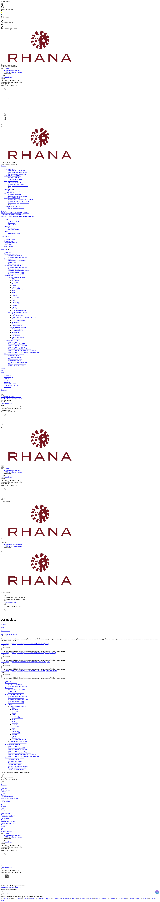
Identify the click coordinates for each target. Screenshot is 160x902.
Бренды (6, 378)
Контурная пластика (18, 320)
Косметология (8, 241)
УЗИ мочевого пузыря (15, 359)
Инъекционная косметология (17, 312)
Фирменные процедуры (8, 823)
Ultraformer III (16, 302)
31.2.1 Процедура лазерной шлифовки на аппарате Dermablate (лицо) (25, 644)
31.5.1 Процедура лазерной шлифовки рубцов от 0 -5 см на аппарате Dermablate (29, 671)
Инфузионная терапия (8, 821)
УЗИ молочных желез (15, 357)
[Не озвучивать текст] (2, 27)
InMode (14, 292)
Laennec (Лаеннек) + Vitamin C (17, 345)
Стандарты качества (10, 383)
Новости (3, 830)
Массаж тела (16, 334)
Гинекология (8, 244)
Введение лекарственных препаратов (24, 317)
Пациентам (4, 825)
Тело (2, 808)
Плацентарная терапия (11, 340)
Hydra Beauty (16, 287)
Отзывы (7, 380)
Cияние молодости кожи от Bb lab (12, 214)
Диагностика (8, 246)
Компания (4, 785)
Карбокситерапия (17, 329)
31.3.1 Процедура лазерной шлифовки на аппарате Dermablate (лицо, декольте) (28, 653)
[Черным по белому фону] (1, 11)
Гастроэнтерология (10, 242)
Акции (3, 826)
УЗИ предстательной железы (17, 364)
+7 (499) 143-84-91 (9, 68)
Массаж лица (16, 332)
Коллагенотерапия (18, 319)
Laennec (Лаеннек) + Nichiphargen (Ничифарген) (23, 352)
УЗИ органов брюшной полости (18, 362)
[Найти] (2, 466)
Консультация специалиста (13, 265)
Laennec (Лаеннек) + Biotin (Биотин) (19, 349)
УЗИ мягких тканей (14, 360)
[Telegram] (5, 117)
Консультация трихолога (16, 272)
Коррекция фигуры (18, 330)
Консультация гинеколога (16, 264)
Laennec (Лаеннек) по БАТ (16, 344)
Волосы (3, 806)
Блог (2, 828)
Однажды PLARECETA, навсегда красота (15, 213)
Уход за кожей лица (18, 337)
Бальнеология (8, 252)
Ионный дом (16, 309)
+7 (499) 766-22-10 (11, 72)
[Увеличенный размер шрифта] (2, 7)
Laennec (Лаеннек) (14, 342)
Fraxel (14, 284)
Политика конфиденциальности (11, 887)
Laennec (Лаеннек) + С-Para (16, 347)
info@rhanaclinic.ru (6, 77)
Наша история (8, 377)
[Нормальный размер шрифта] (2, 5)
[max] (5, 89)
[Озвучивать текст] (2, 25)
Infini (13, 290)
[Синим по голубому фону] (1, 15)
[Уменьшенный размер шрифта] (1, 3)
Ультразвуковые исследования (14, 354)
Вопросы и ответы (6, 831)
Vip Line (14, 305)
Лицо (2, 805)
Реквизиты (7, 387)
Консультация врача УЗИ (16, 274)
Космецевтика (5, 801)
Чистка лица (16, 339)
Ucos (13, 299)
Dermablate (15, 282)
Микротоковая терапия (19, 310)
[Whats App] (5, 119)
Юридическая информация (12, 385)
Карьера (7, 382)
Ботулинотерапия (17, 315)
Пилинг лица (16, 335)
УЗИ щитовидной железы (16, 365)
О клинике (7, 375)
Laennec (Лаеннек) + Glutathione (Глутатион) (22, 350)
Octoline (14, 295)
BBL (13, 279)
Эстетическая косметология (17, 327)
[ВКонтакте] (5, 116)
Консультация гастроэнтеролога (18, 257)
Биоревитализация (18, 314)
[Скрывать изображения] (2, 21)
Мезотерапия (16, 322)
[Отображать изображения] (2, 19)
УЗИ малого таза (13, 355)
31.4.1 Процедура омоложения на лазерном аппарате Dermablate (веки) (25, 662)
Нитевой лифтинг (17, 324)
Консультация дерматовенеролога (18, 270)
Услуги (3, 810)
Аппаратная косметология (16, 277)
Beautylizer (15, 280)
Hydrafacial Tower (17, 289)
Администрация (9, 239)
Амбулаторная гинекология (16, 260)
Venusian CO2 (16, 304)
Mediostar (15, 294)
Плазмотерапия (17, 325)
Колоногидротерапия (15, 255)
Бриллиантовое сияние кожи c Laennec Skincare (17, 216)
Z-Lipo (14, 307)
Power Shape (16, 297)
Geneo (14, 285)
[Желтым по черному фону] (1, 13)
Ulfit (13, 300)
